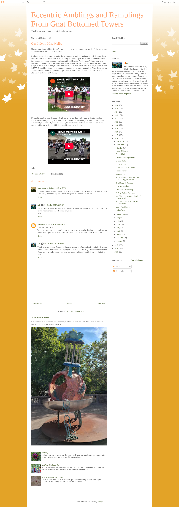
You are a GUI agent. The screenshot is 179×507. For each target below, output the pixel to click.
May (118, 228)
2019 (117, 128)
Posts (117, 267)
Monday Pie (120, 174)
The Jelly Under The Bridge (52, 477)
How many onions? (123, 186)
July (118, 221)
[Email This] (52, 174)
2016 (117, 138)
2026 (117, 105)
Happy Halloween (122, 151)
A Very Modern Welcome (125, 193)
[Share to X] (57, 174)
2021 (117, 122)
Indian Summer (122, 210)
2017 (117, 135)
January (120, 241)
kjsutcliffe (41, 224)
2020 (117, 125)
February (120, 238)
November (121, 145)
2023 (117, 115)
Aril (38, 205)
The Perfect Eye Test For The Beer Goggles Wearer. (127, 179)
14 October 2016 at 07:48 (56, 188)
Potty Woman (121, 164)
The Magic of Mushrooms (125, 183)
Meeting (45, 453)
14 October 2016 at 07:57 (54, 205)
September (121, 214)
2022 (117, 119)
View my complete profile (121, 94)
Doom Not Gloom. (123, 207)
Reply (39, 197)
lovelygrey (41, 188)
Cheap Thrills (121, 161)
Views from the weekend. (125, 168)
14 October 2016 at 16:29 (54, 244)
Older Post (101, 304)
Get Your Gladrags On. (50, 465)
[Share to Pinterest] (62, 174)
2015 (117, 245)
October (120, 148)
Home (69, 304)
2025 (117, 109)
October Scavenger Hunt (125, 158)
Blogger (100, 502)
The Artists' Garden (40, 318)
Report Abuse (137, 260)
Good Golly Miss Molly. (125, 190)
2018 (117, 132)
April (119, 231)
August (120, 218)
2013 (117, 252)
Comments (119, 271)
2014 (117, 248)
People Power (121, 171)
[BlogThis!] (54, 174)
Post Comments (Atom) (74, 311)
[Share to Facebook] (59, 174)
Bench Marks (121, 154)
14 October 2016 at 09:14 (55, 224)
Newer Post (37, 304)
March (119, 234)
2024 (117, 112)
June (119, 224)
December (121, 141)
